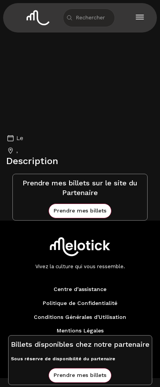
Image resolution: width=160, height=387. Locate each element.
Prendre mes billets (80, 210)
